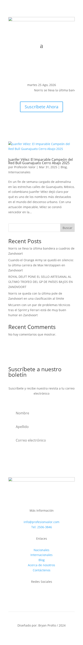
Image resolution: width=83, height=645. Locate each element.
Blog (64, 167)
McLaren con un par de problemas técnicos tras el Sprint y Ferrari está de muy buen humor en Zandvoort (39, 310)
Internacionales (19, 172)
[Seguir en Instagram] (20, 96)
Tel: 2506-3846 (41, 527)
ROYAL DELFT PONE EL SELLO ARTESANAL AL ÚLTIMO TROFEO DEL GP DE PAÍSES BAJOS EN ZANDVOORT (40, 282)
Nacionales (41, 550)
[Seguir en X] (28, 96)
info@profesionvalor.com (41, 522)
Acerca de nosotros (41, 565)
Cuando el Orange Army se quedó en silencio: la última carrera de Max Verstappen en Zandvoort (41, 265)
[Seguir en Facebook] (11, 96)
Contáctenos (41, 570)
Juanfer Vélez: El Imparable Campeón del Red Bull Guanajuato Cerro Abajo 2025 (40, 161)
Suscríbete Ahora (41, 107)
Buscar (67, 228)
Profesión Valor (25, 167)
